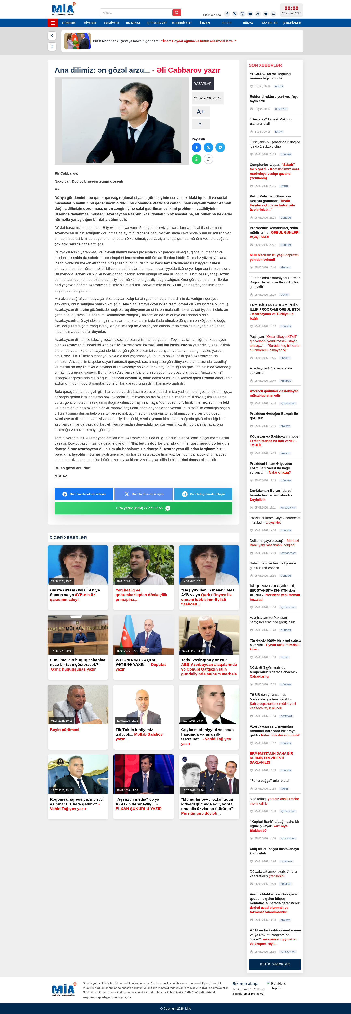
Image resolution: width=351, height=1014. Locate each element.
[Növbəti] (52, 46)
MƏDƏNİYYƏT (182, 23)
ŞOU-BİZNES (292, 23)
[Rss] (273, 14)
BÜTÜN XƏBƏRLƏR (275, 964)
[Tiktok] (258, 14)
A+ (201, 111)
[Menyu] (53, 23)
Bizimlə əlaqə (212, 15)
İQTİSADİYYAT (157, 23)
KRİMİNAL (133, 23)
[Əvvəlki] (52, 35)
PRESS (226, 23)
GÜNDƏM (68, 23)
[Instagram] (242, 14)
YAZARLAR (269, 23)
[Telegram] (266, 14)
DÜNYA (248, 23)
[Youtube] (250, 14)
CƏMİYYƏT (112, 23)
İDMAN (205, 23)
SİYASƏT (90, 23)
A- (201, 123)
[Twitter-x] (235, 14)
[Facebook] (227, 14)
